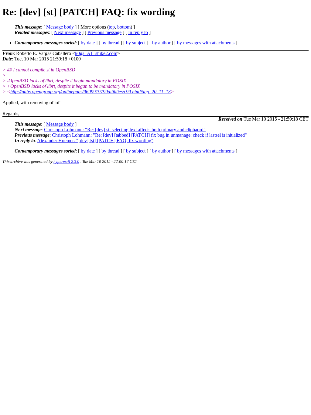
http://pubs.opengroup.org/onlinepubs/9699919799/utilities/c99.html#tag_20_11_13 (90, 91)
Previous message (104, 32)
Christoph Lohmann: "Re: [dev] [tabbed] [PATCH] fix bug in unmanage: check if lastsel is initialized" (149, 135)
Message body (60, 26)
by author (161, 42)
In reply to (138, 32)
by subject (135, 42)
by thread (110, 42)
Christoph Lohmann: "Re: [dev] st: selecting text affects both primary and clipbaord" (125, 129)
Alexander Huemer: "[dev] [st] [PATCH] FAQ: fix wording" (95, 140)
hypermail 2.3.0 (66, 161)
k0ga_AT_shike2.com (96, 53)
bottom (124, 26)
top (112, 26)
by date (88, 42)
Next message (67, 32)
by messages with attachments (205, 42)
